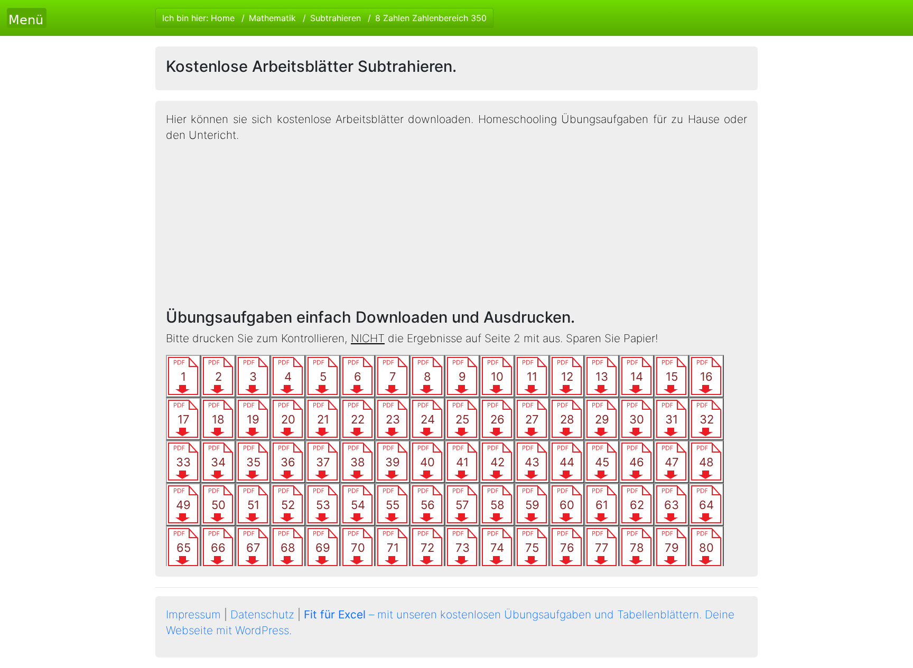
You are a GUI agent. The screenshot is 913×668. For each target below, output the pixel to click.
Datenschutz (262, 614)
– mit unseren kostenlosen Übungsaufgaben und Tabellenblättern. (503, 614)
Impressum (193, 614)
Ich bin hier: (324, 18)
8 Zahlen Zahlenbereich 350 (431, 18)
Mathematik (272, 18)
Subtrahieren (335, 18)
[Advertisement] (456, 225)
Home (223, 18)
